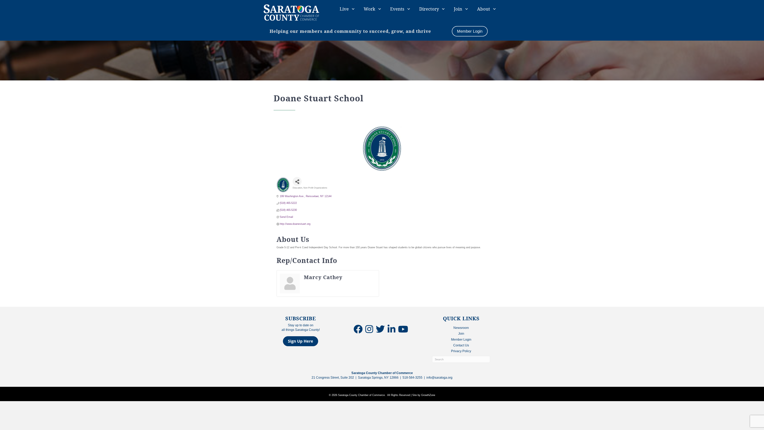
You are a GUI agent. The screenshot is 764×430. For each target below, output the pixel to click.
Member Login (461, 339)
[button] (300, 341)
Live (344, 9)
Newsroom (461, 327)
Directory (429, 9)
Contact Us (461, 345)
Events (397, 9)
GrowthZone (428, 395)
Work (369, 9)
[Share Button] (297, 181)
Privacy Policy (461, 351)
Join (458, 9)
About (483, 9)
